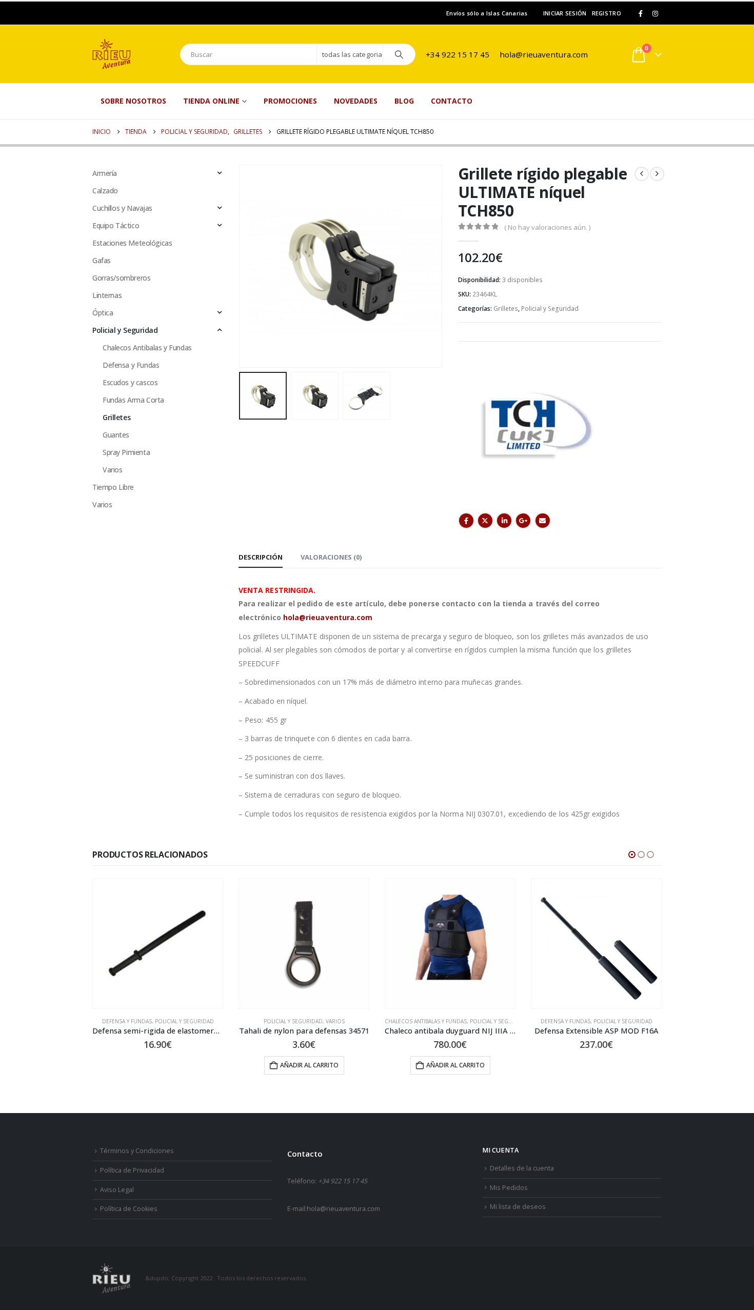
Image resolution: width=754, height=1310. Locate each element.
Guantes (116, 435)
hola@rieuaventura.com (544, 54)
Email (542, 520)
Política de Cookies (128, 1208)
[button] (241, 266)
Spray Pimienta (126, 452)
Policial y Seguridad (550, 308)
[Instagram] (655, 13)
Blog (404, 101)
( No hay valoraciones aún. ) (547, 227)
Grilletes (505, 308)
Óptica (102, 312)
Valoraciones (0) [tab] (331, 557)
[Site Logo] (130, 54)
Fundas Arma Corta (133, 400)
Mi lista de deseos (518, 1206)
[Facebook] (640, 13)
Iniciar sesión (565, 13)
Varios (112, 469)
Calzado (105, 190)
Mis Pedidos (509, 1187)
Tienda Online (211, 101)
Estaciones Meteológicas (132, 243)
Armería (104, 173)
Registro (606, 13)
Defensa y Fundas (131, 365)
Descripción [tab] (261, 557)
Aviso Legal (117, 1189)
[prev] (641, 174)
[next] (657, 174)
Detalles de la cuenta (522, 1168)
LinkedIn (504, 520)
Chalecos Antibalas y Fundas (147, 347)
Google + (523, 520)
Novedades (356, 101)
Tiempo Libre (113, 487)
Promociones (290, 101)
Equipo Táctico (115, 225)
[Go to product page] (158, 943)
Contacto (451, 101)
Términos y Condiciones (137, 1150)
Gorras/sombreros (121, 278)
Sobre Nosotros (133, 101)
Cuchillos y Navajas (122, 208)
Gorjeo (485, 520)
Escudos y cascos (130, 382)
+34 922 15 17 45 (457, 54)
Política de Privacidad (132, 1170)
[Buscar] (399, 54)
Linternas (107, 295)
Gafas (101, 260)
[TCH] (535, 426)
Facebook (466, 520)
